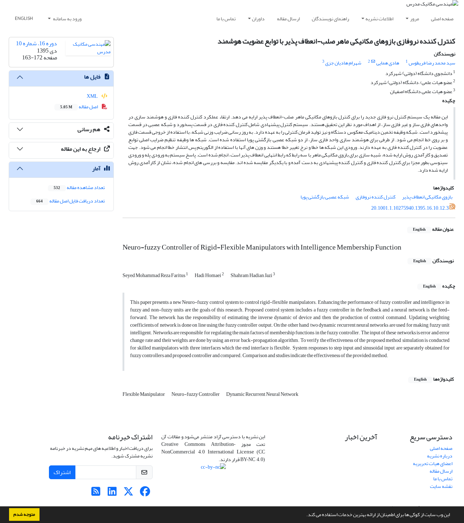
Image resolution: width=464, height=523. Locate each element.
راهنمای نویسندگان (330, 19)
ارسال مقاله (288, 19)
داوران (258, 19)
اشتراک (62, 472)
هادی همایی (387, 63)
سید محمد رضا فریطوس (432, 63)
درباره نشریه (439, 456)
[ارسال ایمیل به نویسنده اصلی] (373, 61)
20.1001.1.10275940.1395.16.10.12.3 (410, 208)
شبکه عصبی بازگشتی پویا (325, 197)
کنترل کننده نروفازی (375, 197)
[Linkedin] (112, 493)
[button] (304, 515)
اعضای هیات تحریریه (432, 463)
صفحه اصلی (442, 19)
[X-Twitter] (128, 493)
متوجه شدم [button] (24, 514)
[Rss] (96, 493)
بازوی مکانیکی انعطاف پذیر (427, 197)
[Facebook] (145, 493)
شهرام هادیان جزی (343, 63)
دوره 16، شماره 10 (36, 43)
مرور (414, 19)
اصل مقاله (79, 107)
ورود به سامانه (67, 19)
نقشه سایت (441, 486)
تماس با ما (226, 19)
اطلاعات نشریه (379, 19)
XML (93, 96)
